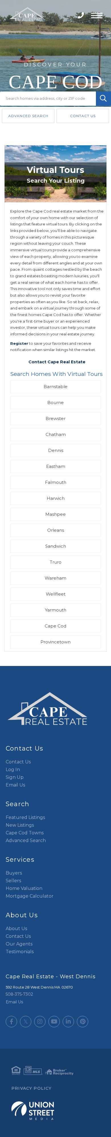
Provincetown (55, 642)
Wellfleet (55, 594)
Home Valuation (24, 888)
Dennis (55, 450)
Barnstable (55, 386)
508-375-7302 (81, 15)
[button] (103, 98)
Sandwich (55, 546)
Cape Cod (55, 626)
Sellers (13, 880)
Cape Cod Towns (25, 833)
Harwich (56, 498)
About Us (16, 928)
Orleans (55, 530)
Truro (55, 562)
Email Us (15, 785)
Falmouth (55, 482)
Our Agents (19, 944)
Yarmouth (55, 610)
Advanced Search (28, 116)
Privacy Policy (31, 1088)
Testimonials (20, 951)
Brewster (55, 418)
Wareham (55, 578)
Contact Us (83, 116)
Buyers (14, 873)
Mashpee (55, 514)
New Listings (20, 825)
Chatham (56, 434)
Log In (13, 769)
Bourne (55, 402)
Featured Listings (25, 817)
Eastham (55, 466)
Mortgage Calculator (30, 896)
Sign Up (15, 777)
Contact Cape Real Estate (56, 361)
